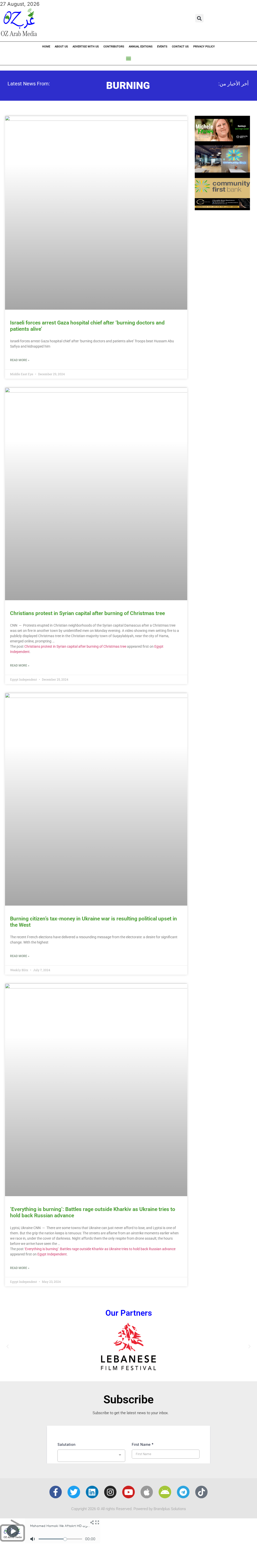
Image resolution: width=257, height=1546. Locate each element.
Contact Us (180, 46)
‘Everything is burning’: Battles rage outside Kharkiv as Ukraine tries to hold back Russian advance (99, 1249)
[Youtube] (128, 1492)
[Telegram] (183, 1492)
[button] (199, 18)
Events (162, 46)
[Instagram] (110, 1492)
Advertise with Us (86, 46)
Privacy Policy (204, 46)
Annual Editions (141, 46)
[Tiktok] (201, 1492)
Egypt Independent (52, 1254)
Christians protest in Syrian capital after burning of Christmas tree (87, 613)
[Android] (165, 1492)
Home (46, 46)
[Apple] (147, 1492)
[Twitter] (74, 1492)
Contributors (113, 46)
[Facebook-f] (55, 1492)
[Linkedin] (92, 1492)
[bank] (222, 208)
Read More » (19, 360)
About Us (61, 46)
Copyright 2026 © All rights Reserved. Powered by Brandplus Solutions (128, 1509)
